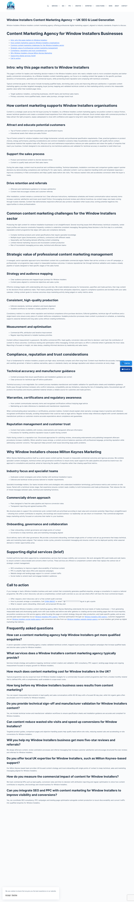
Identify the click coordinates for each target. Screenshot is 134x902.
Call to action (16, 58)
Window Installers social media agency (26, 619)
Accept (8, 895)
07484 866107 (50, 601)
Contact (124, 6)
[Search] (48, 6)
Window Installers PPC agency (46, 617)
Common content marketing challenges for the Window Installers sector (37, 45)
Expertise (88, 6)
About (117, 6)
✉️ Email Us (126, 369)
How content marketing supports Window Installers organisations (35, 43)
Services (55, 6)
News (110, 6)
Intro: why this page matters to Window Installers (29, 40)
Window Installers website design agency (82, 619)
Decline (14, 895)
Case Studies (100, 6)
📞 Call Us (126, 363)
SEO (63, 6)
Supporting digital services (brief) (23, 56)
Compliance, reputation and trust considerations (28, 50)
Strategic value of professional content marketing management (34, 48)
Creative (78, 6)
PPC (69, 6)
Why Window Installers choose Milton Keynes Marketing (31, 53)
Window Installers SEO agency (96, 617)
